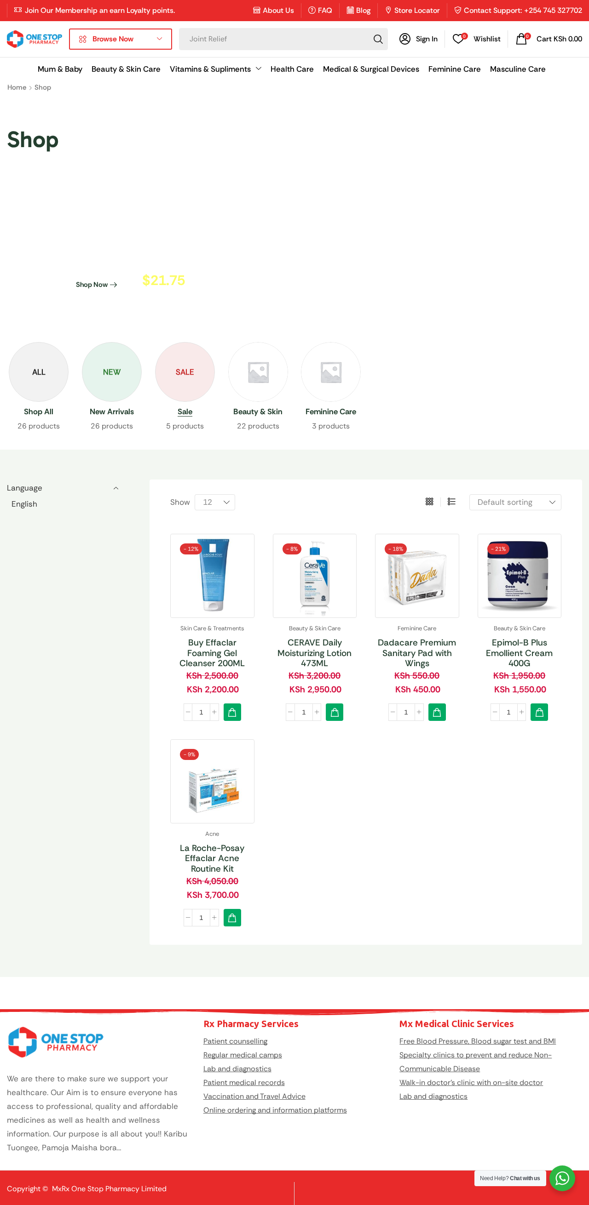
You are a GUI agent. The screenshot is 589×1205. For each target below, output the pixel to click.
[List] (451, 502)
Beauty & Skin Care (315, 628)
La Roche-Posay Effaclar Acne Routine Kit (212, 858)
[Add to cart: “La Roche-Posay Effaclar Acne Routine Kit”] (232, 917)
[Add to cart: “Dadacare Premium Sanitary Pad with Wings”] (437, 712)
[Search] (378, 39)
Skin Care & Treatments (212, 628)
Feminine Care (417, 628)
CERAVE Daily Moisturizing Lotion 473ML (314, 653)
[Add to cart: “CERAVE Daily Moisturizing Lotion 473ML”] (334, 712)
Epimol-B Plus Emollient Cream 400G (519, 653)
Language (24, 488)
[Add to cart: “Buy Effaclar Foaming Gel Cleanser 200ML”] (232, 712)
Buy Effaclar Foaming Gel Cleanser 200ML (212, 653)
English (24, 504)
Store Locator (417, 10)
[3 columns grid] (429, 502)
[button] (418, 39)
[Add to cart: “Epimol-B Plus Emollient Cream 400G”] (539, 712)
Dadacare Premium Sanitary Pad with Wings (417, 653)
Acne (212, 834)
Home (16, 87)
